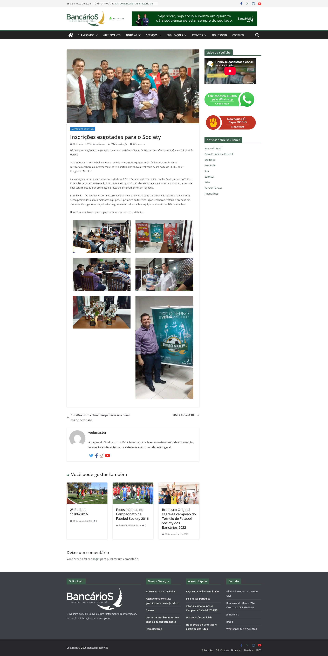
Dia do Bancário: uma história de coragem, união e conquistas (134, 5)
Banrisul (209, 176)
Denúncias (236, 650)
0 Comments (139, 144)
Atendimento (112, 35)
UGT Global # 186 (184, 415)
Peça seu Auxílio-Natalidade (202, 591)
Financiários (211, 193)
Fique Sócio (219, 35)
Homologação (154, 629)
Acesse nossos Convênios (160, 591)
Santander (210, 165)
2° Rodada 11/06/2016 (79, 511)
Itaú (206, 171)
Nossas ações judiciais (199, 617)
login (96, 559)
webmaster (101, 144)
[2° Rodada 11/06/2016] (87, 485)
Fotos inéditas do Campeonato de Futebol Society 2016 (132, 514)
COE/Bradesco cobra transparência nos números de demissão (100, 417)
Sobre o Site (207, 650)
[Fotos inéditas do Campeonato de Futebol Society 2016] (133, 485)
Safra (207, 182)
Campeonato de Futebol (82, 129)
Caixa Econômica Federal (218, 154)
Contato (238, 35)
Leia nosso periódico (198, 598)
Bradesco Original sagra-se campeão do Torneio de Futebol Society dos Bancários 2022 (179, 518)
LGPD (258, 650)
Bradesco (209, 159)
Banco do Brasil (213, 148)
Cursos (150, 610)
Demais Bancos (213, 188)
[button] (96, 35)
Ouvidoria (248, 650)
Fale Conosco (222, 650)
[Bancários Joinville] (71, 35)
